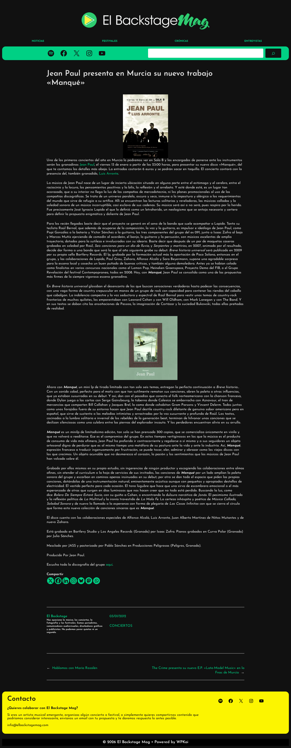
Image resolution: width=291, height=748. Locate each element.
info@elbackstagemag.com (27, 725)
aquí (109, 564)
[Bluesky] (81, 580)
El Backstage (57, 616)
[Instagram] (73, 580)
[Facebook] (58, 580)
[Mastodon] (88, 580)
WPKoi (182, 742)
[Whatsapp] (96, 580)
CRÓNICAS (181, 41)
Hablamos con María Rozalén (74, 668)
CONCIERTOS (120, 626)
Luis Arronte (108, 173)
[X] (50, 580)
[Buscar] (273, 53)
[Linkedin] (65, 580)
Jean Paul (87, 164)
